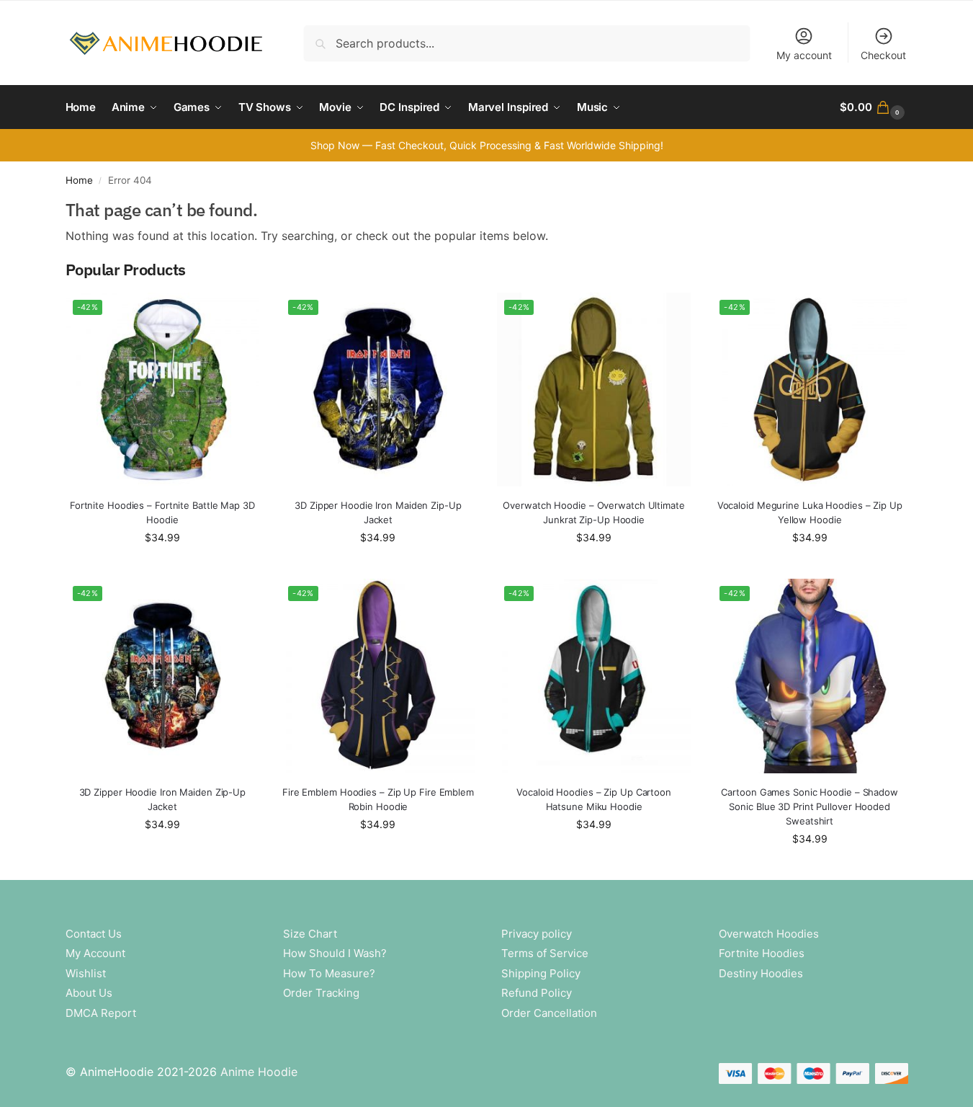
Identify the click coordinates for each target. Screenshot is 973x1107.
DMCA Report (101, 1013)
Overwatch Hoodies (769, 934)
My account (804, 55)
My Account (95, 953)
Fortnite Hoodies (761, 953)
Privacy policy (536, 934)
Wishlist (86, 973)
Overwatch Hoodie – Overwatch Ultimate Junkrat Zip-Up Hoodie (593, 512)
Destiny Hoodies (761, 973)
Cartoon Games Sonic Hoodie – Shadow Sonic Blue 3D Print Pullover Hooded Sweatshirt (809, 806)
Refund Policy (536, 993)
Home (79, 180)
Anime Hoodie (258, 1071)
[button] (873, 107)
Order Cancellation (549, 1013)
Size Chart (310, 934)
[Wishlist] (237, 314)
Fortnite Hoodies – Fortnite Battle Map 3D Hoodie (162, 512)
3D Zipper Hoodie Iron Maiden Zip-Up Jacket (378, 512)
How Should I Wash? (335, 953)
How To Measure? (329, 973)
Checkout (883, 55)
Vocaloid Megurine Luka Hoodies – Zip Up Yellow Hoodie (809, 512)
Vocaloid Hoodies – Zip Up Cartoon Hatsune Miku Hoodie (593, 799)
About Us (89, 993)
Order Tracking (321, 993)
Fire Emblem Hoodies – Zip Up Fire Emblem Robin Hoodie (378, 799)
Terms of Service (544, 953)
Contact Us (94, 934)
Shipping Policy (540, 973)
